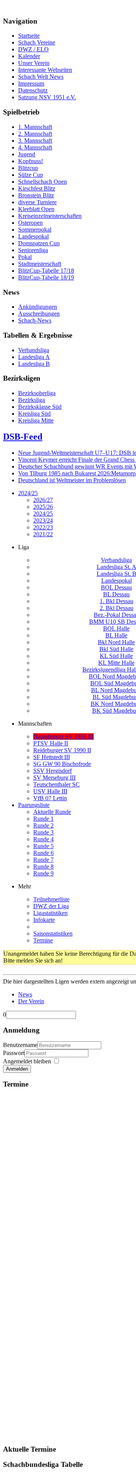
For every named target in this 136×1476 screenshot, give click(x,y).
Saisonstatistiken (53, 933)
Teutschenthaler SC (56, 784)
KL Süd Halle (116, 656)
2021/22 (43, 534)
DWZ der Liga (51, 906)
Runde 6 (43, 853)
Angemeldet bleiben (27, 1061)
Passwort (14, 1053)
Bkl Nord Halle (116, 642)
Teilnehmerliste (51, 899)
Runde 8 (43, 866)
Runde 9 (43, 873)
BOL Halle (116, 628)
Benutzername (20, 1045)
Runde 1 (43, 818)
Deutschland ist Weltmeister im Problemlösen (72, 480)
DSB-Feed (22, 437)
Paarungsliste (33, 805)
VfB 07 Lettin (50, 798)
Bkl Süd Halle (116, 649)
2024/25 (28, 493)
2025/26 (43, 507)
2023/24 (43, 520)
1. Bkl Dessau (116, 601)
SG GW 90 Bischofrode (62, 764)
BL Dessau (116, 594)
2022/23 (43, 527)
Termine (43, 940)
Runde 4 (43, 839)
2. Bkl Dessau (116, 608)
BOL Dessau (116, 587)
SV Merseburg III (54, 777)
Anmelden (17, 1069)
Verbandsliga (116, 560)
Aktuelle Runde (52, 812)
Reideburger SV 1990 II (62, 750)
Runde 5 (43, 846)
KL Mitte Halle (116, 662)
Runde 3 (43, 832)
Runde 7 (43, 859)
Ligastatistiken (50, 913)
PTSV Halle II (50, 743)
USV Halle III (50, 791)
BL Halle (116, 635)
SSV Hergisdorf (52, 770)
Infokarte (44, 920)
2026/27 (43, 500)
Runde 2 (43, 825)
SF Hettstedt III (51, 757)
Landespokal (116, 580)
